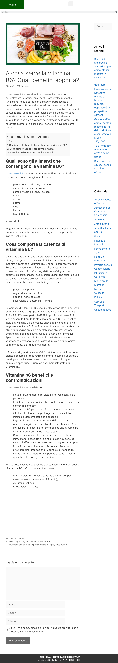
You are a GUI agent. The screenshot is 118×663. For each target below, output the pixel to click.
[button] (70, 3)
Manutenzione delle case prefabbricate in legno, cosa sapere (38, 544)
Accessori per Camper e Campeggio (102, 211)
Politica (98, 297)
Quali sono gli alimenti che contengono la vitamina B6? (38, 145)
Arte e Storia (101, 223)
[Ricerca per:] (103, 26)
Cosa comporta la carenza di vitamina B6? (32, 148)
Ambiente (99, 219)
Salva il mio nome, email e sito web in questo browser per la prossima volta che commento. (43, 629)
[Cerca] (116, 12)
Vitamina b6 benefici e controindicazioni (31, 152)
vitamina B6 (16, 173)
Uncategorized (102, 309)
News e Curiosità (17, 538)
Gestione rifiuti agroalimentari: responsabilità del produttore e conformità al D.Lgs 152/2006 (103, 130)
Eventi (97, 236)
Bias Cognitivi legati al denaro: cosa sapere (29, 541)
